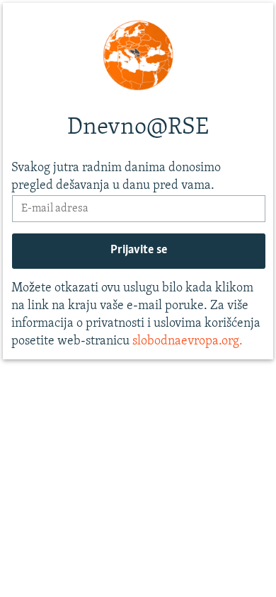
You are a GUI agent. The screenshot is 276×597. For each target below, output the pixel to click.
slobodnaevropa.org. (187, 341)
